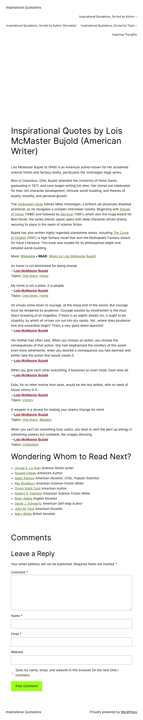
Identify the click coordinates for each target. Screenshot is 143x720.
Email (16, 634)
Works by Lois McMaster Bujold (72, 256)
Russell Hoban (25, 473)
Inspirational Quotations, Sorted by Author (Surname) (41, 25)
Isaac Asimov (24, 478)
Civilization (31, 444)
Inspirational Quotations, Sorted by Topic (108, 25)
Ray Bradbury (25, 483)
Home (43, 296)
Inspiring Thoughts (124, 34)
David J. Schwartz (28, 503)
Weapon (45, 420)
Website (17, 652)
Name (17, 616)
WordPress (129, 712)
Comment (19, 572)
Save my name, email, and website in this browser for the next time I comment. (66, 672)
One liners (30, 276)
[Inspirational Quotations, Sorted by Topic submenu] (136, 25)
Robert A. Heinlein (28, 493)
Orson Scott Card (28, 488)
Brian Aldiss (23, 498)
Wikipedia (27, 256)
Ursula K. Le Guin (28, 468)
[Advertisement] (71, 81)
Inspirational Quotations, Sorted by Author (107, 16)
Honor (44, 276)
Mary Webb (23, 514)
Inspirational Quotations (23, 7)
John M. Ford (24, 509)
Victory (28, 400)
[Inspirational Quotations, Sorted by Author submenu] (136, 16)
